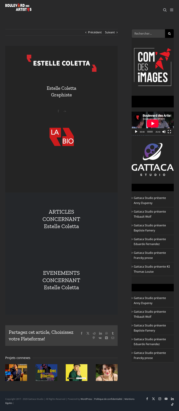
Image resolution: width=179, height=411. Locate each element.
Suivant (110, 32)
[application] (153, 123)
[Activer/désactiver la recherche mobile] (165, 10)
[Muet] (164, 131)
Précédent (95, 32)
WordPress (86, 399)
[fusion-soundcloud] (64, 111)
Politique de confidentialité (108, 399)
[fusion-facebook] (58, 111)
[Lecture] (136, 131)
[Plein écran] (169, 131)
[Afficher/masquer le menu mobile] (172, 10)
